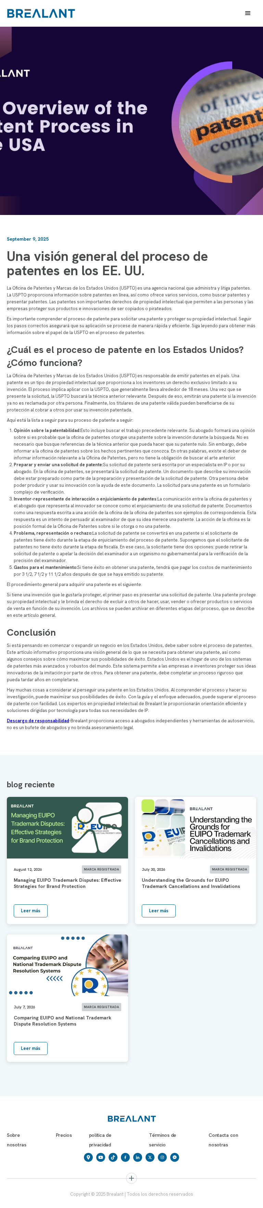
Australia (145, 1199)
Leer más (30, 911)
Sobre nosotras (16, 1140)
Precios (64, 1135)
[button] (248, 13)
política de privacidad (100, 1140)
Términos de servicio (162, 1140)
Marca (19, 1199)
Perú (210, 1199)
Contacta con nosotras (223, 1140)
